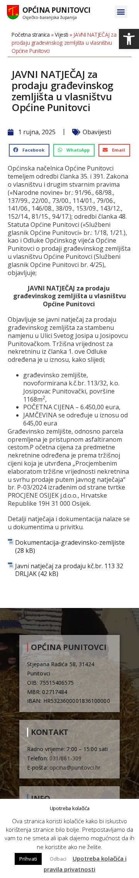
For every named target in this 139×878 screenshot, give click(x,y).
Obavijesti (97, 132)
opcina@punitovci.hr (74, 767)
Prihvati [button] (28, 858)
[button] (129, 39)
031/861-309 (65, 758)
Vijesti (61, 34)
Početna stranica (31, 34)
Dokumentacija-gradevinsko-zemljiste (70, 543)
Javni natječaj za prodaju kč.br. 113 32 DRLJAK (69, 570)
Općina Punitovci (56, 10)
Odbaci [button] (58, 858)
